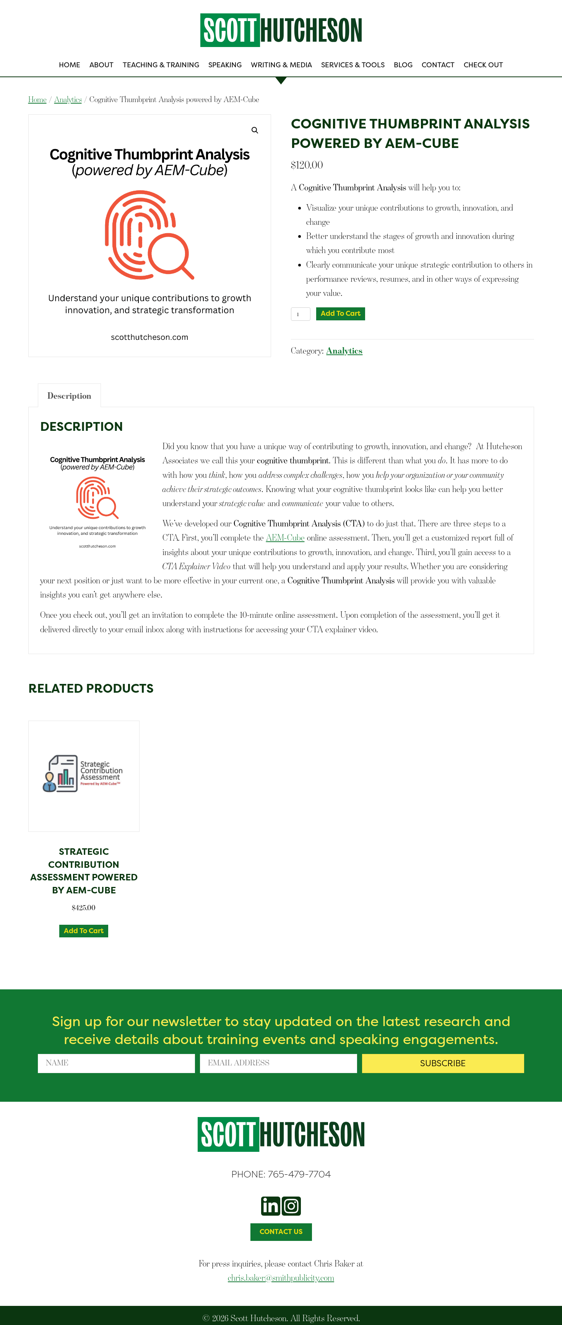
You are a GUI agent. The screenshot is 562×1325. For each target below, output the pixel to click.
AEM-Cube (285, 537)
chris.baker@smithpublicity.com (281, 1277)
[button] (255, 130)
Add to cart (341, 313)
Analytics (68, 99)
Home (37, 99)
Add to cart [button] (84, 930)
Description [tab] (69, 395)
